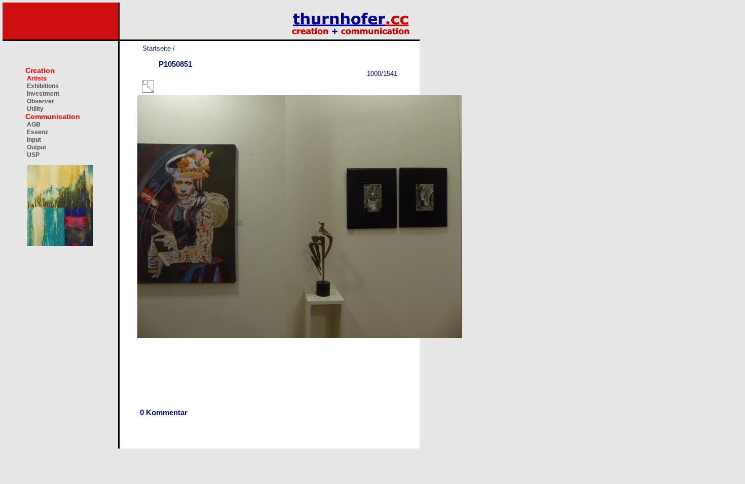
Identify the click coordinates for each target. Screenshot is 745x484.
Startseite (156, 48)
